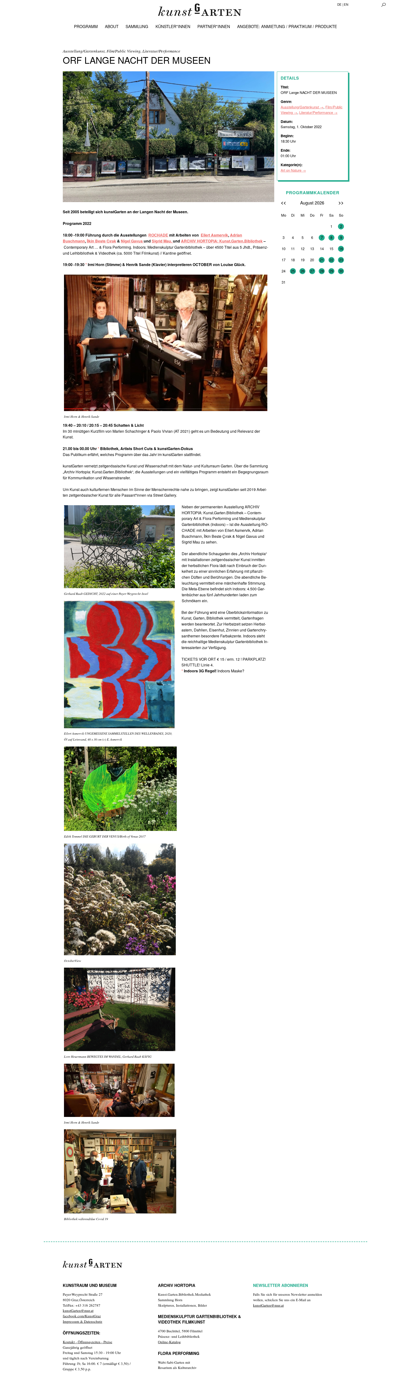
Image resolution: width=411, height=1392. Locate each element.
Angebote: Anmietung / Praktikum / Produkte (287, 26)
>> (341, 202)
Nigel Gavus (132, 241)
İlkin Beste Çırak (101, 241)
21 (322, 259)
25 (293, 270)
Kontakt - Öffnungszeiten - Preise (87, 1341)
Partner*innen (213, 26)
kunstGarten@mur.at (78, 1310)
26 (302, 270)
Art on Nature (291, 170)
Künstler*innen (173, 26)
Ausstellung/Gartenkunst (300, 106)
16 (341, 248)
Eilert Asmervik (214, 235)
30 (341, 270)
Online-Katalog (169, 1341)
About (111, 26)
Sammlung (137, 26)
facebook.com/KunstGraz (82, 1316)
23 (341, 259)
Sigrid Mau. (162, 241)
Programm (86, 26)
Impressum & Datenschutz (82, 1321)
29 (331, 270)
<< (283, 202)
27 (312, 270)
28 (322, 270)
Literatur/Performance (316, 112)
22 (331, 259)
